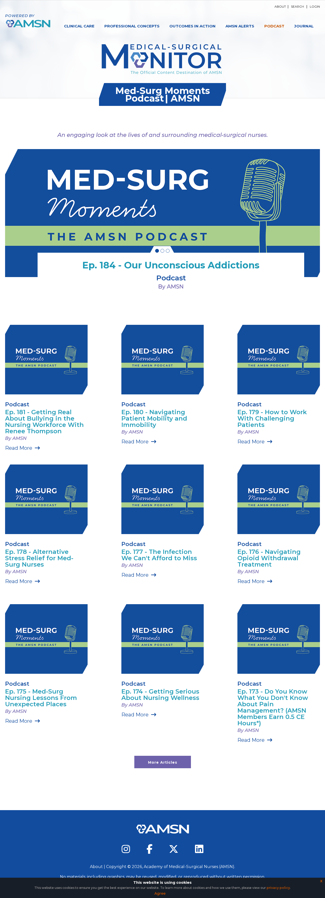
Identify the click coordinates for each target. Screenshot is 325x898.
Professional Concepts (131, 26)
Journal (304, 26)
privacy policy (278, 888)
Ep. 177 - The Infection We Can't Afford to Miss (159, 555)
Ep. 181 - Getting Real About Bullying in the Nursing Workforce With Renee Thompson (44, 421)
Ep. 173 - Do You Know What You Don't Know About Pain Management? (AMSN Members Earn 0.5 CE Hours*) (272, 707)
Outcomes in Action (192, 26)
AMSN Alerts (239, 26)
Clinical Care (79, 26)
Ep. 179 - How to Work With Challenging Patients (272, 418)
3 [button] (168, 251)
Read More (18, 448)
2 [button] (162, 251)
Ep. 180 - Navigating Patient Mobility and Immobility (154, 418)
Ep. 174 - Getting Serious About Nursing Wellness (160, 694)
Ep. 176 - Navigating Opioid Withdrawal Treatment (269, 558)
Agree (160, 893)
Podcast (274, 26)
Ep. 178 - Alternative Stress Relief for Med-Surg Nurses (39, 558)
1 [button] (157, 251)
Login (315, 6)
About (280, 6)
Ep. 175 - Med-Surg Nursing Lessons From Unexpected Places (41, 698)
